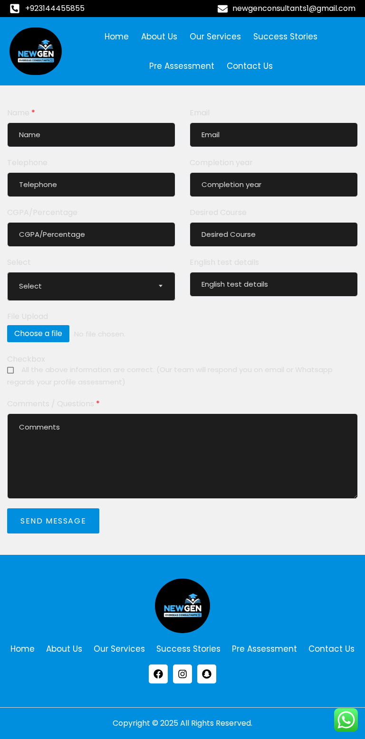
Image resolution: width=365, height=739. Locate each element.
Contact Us (250, 66)
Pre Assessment (181, 66)
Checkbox (26, 359)
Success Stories (285, 36)
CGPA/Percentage (42, 212)
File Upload (27, 316)
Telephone (27, 162)
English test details (224, 262)
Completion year (221, 162)
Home (117, 36)
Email (200, 112)
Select (19, 262)
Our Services (215, 36)
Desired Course (218, 212)
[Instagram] (182, 673)
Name (21, 112)
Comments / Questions (53, 403)
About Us (159, 36)
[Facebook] (158, 673)
